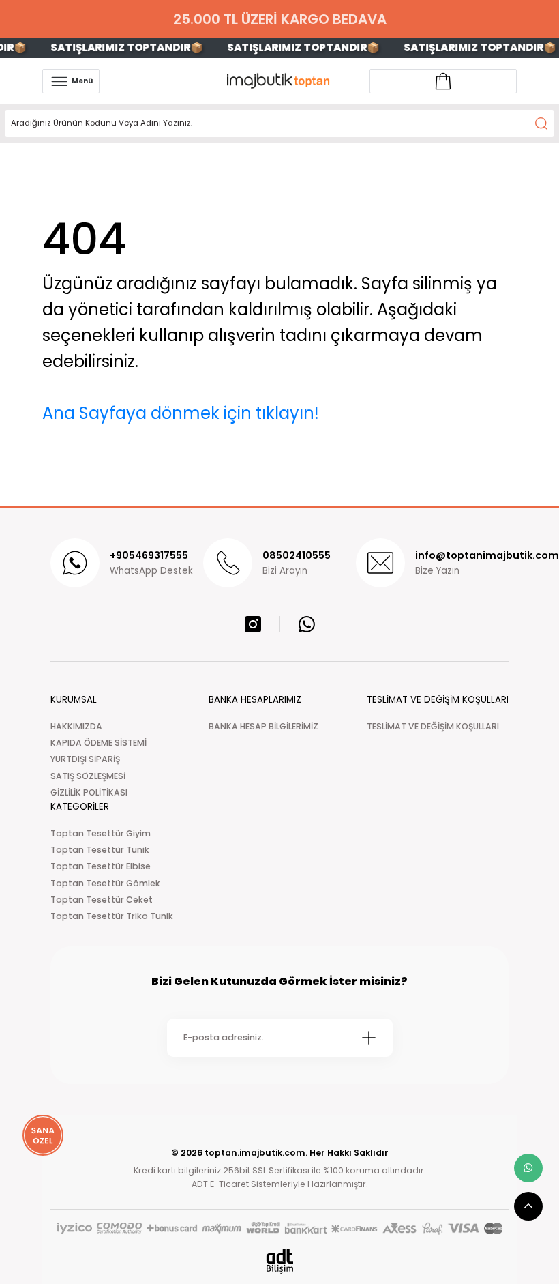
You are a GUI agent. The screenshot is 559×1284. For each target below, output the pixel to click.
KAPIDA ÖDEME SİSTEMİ (98, 742)
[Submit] (368, 1038)
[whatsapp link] (528, 1168)
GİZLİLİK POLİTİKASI (88, 792)
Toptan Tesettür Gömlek (105, 883)
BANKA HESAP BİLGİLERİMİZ (263, 726)
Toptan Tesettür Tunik (99, 850)
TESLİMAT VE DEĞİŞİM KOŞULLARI (433, 726)
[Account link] (443, 81)
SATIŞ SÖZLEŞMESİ (87, 776)
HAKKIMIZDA (76, 726)
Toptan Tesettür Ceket (101, 899)
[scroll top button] (528, 1206)
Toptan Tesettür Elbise (100, 866)
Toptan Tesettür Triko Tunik (111, 916)
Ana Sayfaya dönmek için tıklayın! (180, 413)
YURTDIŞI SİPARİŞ (85, 759)
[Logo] (279, 80)
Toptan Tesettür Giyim (100, 833)
